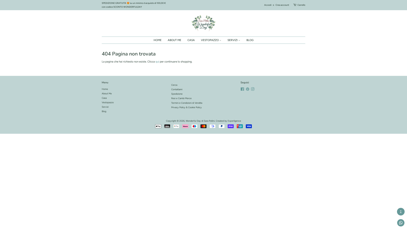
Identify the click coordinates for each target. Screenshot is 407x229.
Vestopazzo (210, 40)
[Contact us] (400, 222)
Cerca (174, 84)
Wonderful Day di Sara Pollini (200, 120)
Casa (191, 40)
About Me (174, 40)
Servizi (233, 40)
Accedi (267, 5)
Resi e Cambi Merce (181, 98)
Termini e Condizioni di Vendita (186, 102)
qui (157, 61)
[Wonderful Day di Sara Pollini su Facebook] (242, 89)
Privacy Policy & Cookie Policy (186, 107)
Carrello (301, 5)
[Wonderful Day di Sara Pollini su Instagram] (252, 89)
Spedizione (177, 93)
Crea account (282, 5)
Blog (250, 40)
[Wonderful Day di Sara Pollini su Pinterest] (247, 89)
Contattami (176, 89)
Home (158, 40)
